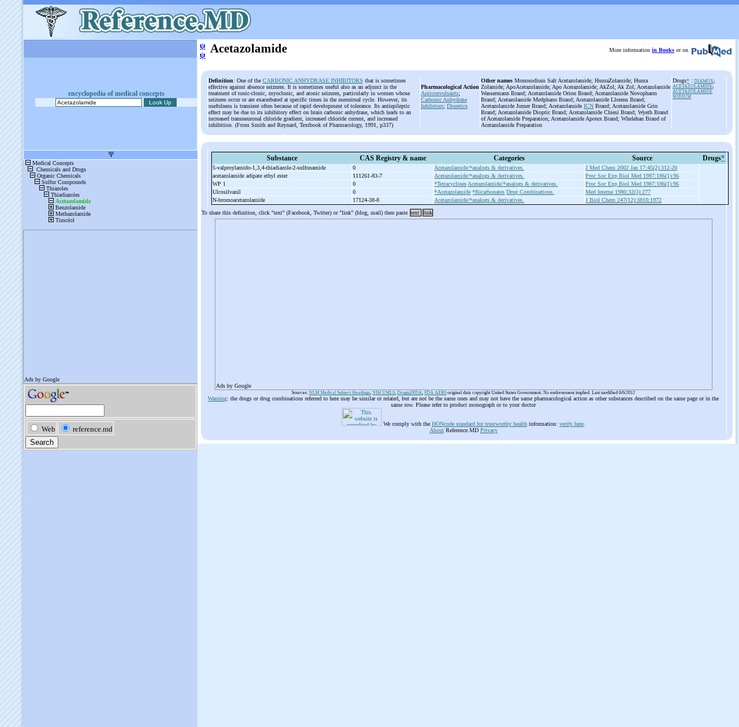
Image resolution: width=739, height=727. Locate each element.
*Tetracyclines (450, 184)
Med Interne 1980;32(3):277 (618, 192)
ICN (589, 106)
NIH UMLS (383, 392)
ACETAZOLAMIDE (692, 86)
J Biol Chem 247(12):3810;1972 (623, 200)
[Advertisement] (463, 300)
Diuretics (457, 106)
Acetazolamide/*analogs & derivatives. (479, 167)
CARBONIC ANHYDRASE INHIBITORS (313, 80)
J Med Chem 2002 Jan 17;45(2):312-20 (631, 167)
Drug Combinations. (530, 192)
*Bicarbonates (488, 192)
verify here (571, 424)
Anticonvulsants (439, 93)
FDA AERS (435, 392)
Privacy (489, 430)
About (437, 430)
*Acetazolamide (452, 192)
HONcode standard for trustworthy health (479, 424)
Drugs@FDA (409, 392)
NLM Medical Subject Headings (339, 392)
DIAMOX (704, 81)
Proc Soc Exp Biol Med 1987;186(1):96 (632, 176)
